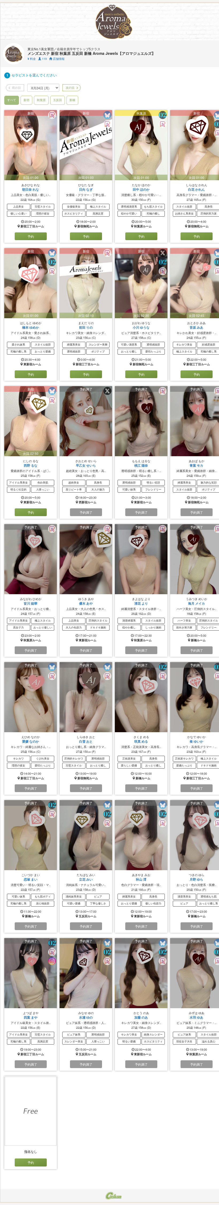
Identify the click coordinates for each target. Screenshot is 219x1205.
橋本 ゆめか (30, 327)
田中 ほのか (141, 189)
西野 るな (30, 465)
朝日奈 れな (30, 189)
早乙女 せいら (86, 465)
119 (44, 58)
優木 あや (86, 603)
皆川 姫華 (30, 603)
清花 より (141, 603)
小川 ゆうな (141, 327)
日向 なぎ (86, 189)
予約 (31, 236)
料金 (32, 58)
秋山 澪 (141, 879)
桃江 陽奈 (141, 465)
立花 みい (86, 879)
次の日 (70, 87)
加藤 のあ (141, 1017)
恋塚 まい (30, 879)
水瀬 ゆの (86, 1017)
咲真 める (141, 741)
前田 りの (86, 327)
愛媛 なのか (30, 741)
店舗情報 (58, 58)
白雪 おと (86, 741)
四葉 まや (30, 1017)
